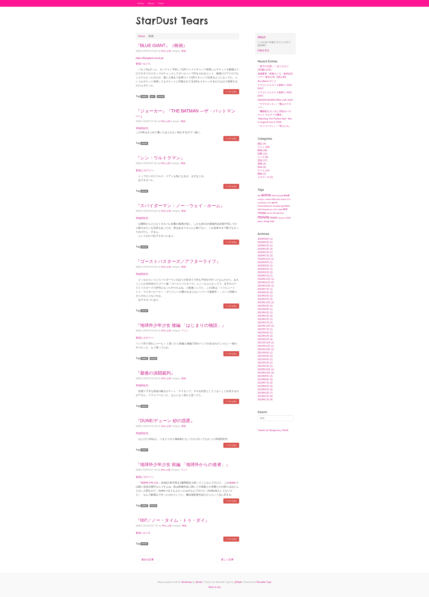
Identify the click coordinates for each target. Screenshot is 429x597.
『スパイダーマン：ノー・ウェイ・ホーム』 (180, 205)
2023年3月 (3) (265, 315)
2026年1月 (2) (265, 255)
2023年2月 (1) (265, 319)
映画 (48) (262, 150)
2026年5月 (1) (265, 242)
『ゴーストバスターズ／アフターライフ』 (178, 261)
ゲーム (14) (264, 170)
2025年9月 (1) (265, 262)
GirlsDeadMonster (265, 206)
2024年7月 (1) (265, 289)
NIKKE (288, 218)
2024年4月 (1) (265, 295)
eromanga (262, 203)
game (275, 202)
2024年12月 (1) (266, 279)
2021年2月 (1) (265, 366)
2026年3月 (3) (265, 248)
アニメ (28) (264, 147)
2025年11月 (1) (266, 259)
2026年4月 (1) (265, 245)
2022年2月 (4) (265, 339)
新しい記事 (227, 559)
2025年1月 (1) (265, 275)
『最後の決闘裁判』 (155, 372)
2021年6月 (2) (265, 356)
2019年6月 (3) (265, 386)
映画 (183, 51)
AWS (274, 196)
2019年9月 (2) (265, 376)
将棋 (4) (262, 163)
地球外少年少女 (149, 482)
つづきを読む (231, 92)
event (268, 203)
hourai (265, 209)
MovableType (278, 213)
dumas (283, 199)
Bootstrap (186, 582)
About (151, 3)
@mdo (199, 582)
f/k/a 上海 (166, 51)
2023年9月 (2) (265, 305)
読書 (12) (262, 153)
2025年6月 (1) (265, 265)
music (274, 217)
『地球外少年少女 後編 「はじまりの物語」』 (181, 325)
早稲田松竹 (142, 128)
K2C (275, 209)
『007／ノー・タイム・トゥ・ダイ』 (172, 520)
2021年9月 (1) (265, 352)
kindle (280, 209)
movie (263, 217)
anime (266, 195)
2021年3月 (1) (265, 362)
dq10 (278, 199)
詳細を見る (263, 50)
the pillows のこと (267, 81)
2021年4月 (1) (265, 359)
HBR (259, 209)
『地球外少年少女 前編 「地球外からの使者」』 (183, 464)
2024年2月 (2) (265, 299)
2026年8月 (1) (265, 238)
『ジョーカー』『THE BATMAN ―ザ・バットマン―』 (186, 112)
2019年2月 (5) (265, 396)
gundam (285, 205)
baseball (279, 196)
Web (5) (262, 167)
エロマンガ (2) (265, 177)
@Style (238, 582)
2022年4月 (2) (265, 335)
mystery (281, 218)
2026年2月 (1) (265, 252)
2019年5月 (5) (265, 389)
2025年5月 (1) (265, 269)
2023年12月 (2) (266, 302)
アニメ (184, 330)
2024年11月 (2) (266, 282)
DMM (273, 199)
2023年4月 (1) (265, 312)
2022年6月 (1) (265, 332)
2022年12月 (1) (266, 325)
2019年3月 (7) (265, 392)
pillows (260, 221)
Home (140, 3)
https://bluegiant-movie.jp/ (150, 58)
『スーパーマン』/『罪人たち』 (274, 126)
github (278, 206)
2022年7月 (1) (265, 329)
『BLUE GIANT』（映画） (161, 45)
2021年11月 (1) (266, 346)
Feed (161, 3)
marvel (269, 213)
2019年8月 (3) (265, 379)
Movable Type (264, 582)
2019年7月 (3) (265, 382)
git (274, 206)
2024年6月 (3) (265, 292)
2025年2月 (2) (265, 272)
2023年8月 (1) (265, 309)
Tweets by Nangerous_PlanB (273, 430)
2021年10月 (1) (266, 349)
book (287, 195)
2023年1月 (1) (265, 322)
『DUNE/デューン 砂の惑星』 (165, 420)
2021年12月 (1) (266, 342)
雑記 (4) (262, 143)
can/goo (261, 199)
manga (262, 212)
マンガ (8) (263, 157)
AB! (259, 196)
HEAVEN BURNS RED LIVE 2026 (275, 100)
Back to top (215, 587)
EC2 (289, 199)
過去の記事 (147, 559)
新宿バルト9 (143, 63)
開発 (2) (262, 173)
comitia (267, 199)
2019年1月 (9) (265, 399)
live (285, 209)
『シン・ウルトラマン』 (160, 157)
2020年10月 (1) (266, 369)
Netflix (232, 482)
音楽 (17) (262, 160)
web (272, 221)
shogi (266, 221)
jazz (271, 209)
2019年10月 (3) (266, 372)
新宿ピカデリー (144, 170)
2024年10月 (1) (266, 285)
